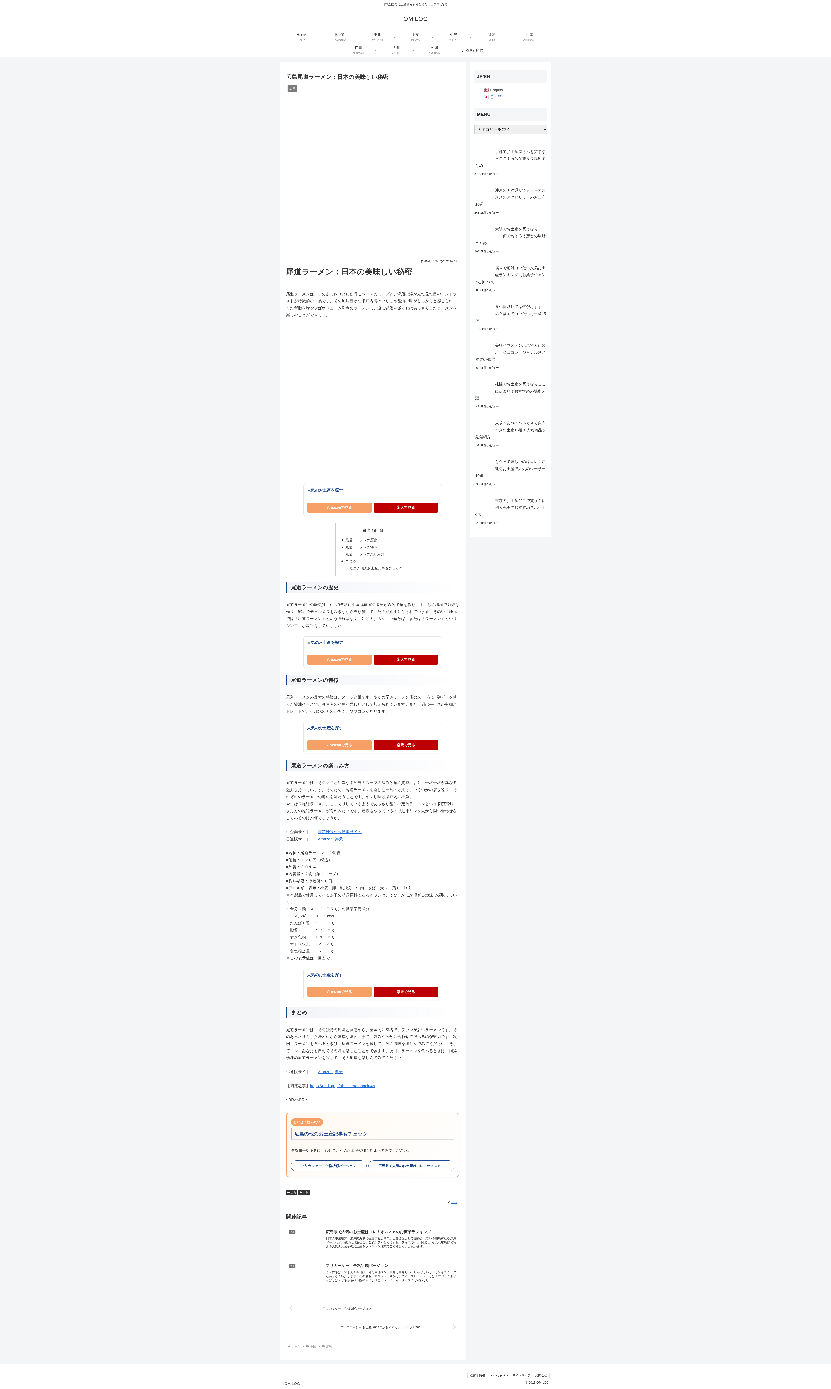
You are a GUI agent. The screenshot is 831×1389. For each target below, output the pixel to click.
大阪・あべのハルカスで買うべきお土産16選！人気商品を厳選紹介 (510, 430)
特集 (305, 1192)
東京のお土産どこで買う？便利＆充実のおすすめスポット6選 (510, 507)
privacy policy (499, 1375)
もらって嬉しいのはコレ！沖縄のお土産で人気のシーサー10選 (510, 468)
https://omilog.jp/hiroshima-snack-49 (342, 1086)
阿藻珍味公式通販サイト (340, 832)
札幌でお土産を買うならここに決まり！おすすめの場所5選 (510, 391)
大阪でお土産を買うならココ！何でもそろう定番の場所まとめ (510, 236)
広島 (293, 1192)
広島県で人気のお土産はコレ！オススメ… (411, 1166)
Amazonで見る (339, 507)
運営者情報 (477, 1375)
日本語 (496, 97)
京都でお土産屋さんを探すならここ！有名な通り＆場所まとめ (510, 158)
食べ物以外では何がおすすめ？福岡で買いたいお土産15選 (510, 313)
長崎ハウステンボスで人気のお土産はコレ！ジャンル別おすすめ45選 (510, 352)
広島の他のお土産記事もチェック (376, 568)
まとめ (350, 561)
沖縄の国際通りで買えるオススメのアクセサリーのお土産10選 (510, 197)
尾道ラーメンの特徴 (361, 547)
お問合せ (541, 1375)
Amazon (325, 839)
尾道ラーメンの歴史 (361, 540)
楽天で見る (406, 507)
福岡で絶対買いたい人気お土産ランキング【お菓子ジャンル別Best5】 (510, 275)
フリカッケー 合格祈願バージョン (328, 1166)
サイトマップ (521, 1375)
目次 (366, 530)
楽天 (339, 839)
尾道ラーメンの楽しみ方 (364, 554)
